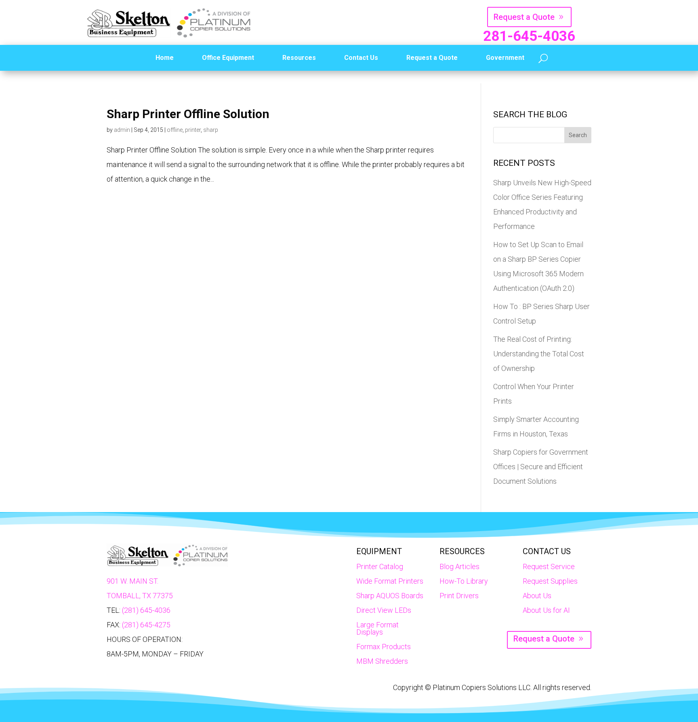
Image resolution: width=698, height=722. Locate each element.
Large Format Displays (377, 628)
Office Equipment (228, 57)
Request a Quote (524, 17)
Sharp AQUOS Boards (389, 595)
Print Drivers (459, 595)
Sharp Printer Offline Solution (188, 114)
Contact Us (361, 57)
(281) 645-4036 (146, 610)
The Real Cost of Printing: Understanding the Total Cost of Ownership (538, 354)
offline (175, 130)
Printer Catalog (379, 566)
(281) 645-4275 (146, 624)
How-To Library (463, 581)
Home (165, 57)
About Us (537, 595)
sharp (210, 130)
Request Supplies (550, 581)
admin (122, 130)
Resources (299, 57)
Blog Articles (459, 566)
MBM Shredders (382, 661)
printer (193, 130)
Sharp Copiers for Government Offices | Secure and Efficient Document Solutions (540, 466)
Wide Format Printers (389, 581)
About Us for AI (546, 610)
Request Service (549, 566)
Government (505, 57)
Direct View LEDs (383, 610)
